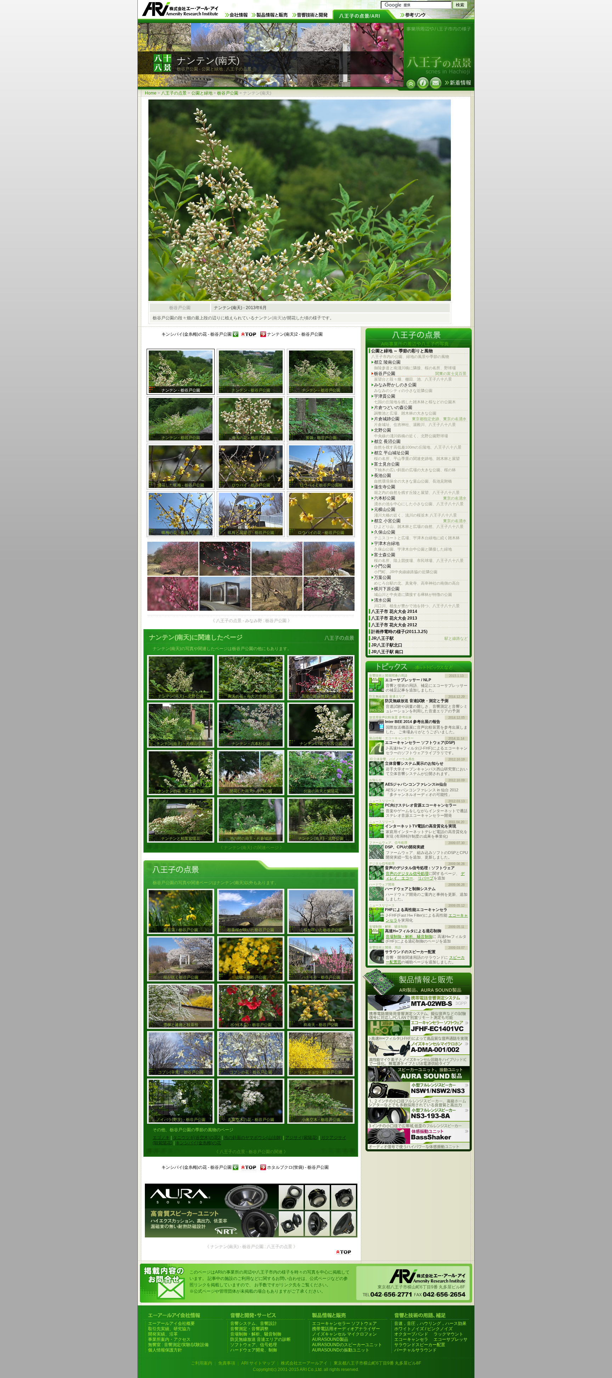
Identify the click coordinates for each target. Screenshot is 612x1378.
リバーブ (426, 878)
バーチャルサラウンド (415, 1350)
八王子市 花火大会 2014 (394, 611)
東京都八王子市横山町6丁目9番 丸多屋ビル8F (377, 1363)
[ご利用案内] (422, 82)
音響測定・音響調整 (249, 1328)
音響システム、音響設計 (253, 1323)
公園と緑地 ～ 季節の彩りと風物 (402, 350)
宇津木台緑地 (387, 543)
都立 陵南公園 (387, 362)
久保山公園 (384, 532)
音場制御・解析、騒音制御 (409, 936)
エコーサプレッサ (451, 1339)
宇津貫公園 (384, 396)
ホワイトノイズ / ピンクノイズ (423, 1328)
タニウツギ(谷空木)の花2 (197, 1137)
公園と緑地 (201, 93)
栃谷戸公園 (227, 93)
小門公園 (382, 566)
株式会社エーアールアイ (304, 1363)
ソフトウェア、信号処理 (253, 1344)
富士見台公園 (387, 464)
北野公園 (382, 430)
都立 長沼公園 (387, 441)
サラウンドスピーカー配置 (419, 1344)
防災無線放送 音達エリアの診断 (260, 1339)
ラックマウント (448, 1334)
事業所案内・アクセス (169, 1339)
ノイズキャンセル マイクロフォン (344, 1334)
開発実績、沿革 (163, 1334)
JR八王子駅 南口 (387, 651)
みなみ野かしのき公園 (395, 384)
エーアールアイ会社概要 (171, 1323)
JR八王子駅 (419, 638)
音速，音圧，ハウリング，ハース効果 (430, 1323)
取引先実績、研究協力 (169, 1328)
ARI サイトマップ (258, 1363)
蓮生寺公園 (384, 486)
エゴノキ (161, 1137)
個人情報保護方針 (165, 1350)
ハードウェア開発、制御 (253, 1350)
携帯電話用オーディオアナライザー (346, 1328)
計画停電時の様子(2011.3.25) (399, 631)
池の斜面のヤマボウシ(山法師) (253, 1137)
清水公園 (382, 600)
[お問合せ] (435, 82)
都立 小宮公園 (420, 520)
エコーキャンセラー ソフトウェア (344, 1323)
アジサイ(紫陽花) (301, 1137)
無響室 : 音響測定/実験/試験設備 (178, 1344)
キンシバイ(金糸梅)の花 (198, 1142)
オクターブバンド (411, 1334)
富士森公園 (384, 554)
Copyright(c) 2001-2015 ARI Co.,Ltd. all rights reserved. (306, 1369)
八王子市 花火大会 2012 (394, 624)
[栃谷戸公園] (411, 84)
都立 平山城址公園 (391, 452)
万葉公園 (382, 577)
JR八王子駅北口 (386, 645)
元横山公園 (384, 509)
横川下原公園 (387, 588)
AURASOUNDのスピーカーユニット (347, 1344)
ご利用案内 (201, 1363)
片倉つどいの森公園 (393, 407)
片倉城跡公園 (420, 418)
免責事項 (226, 1363)
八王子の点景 (174, 93)
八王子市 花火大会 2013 (394, 618)
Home (151, 93)
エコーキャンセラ (411, 1339)
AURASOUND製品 (330, 1339)
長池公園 (382, 475)
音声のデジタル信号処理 (407, 873)
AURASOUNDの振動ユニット (340, 1350)
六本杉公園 (420, 498)
